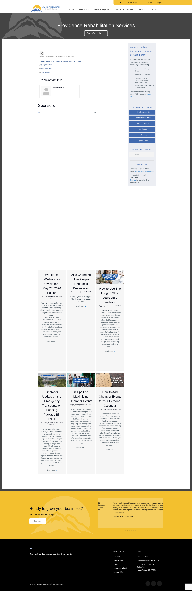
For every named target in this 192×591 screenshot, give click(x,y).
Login (159, 3)
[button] (142, 112)
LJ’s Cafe (119, 516)
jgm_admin (76, 292)
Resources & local (120, 568)
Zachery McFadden (50, 296)
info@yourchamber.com (144, 171)
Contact (149, 3)
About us (117, 556)
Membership (118, 560)
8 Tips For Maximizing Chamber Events (81, 396)
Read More (52, 341)
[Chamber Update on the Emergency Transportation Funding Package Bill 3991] (52, 380)
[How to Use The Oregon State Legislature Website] (110, 277)
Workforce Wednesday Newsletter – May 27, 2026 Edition (52, 283)
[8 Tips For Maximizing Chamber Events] (81, 380)
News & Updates (134, 3)
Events (116, 564)
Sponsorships (119, 572)
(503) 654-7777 (143, 556)
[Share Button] (42, 53)
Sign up (133, 180)
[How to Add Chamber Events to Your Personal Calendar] (110, 380)
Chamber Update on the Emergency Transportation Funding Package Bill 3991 (52, 405)
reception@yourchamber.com (148, 560)
